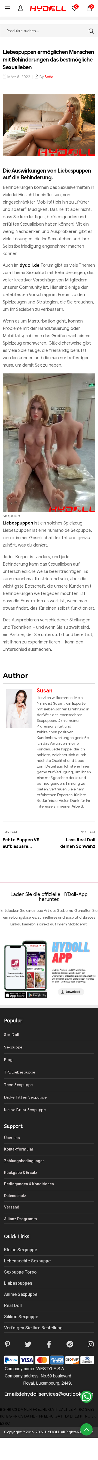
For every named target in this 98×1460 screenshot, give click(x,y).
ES (92, 1409)
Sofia (49, 77)
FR (35, 1409)
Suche (90, 30)
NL (26, 1409)
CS (14, 1409)
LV (61, 1409)
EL (40, 1409)
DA (20, 1409)
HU (44, 1409)
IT (56, 1409)
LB (71, 1409)
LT (66, 1409)
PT (76, 1409)
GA (51, 1409)
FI (30, 1409)
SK (87, 1409)
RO (81, 1409)
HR (9, 1409)
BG (3, 1409)
